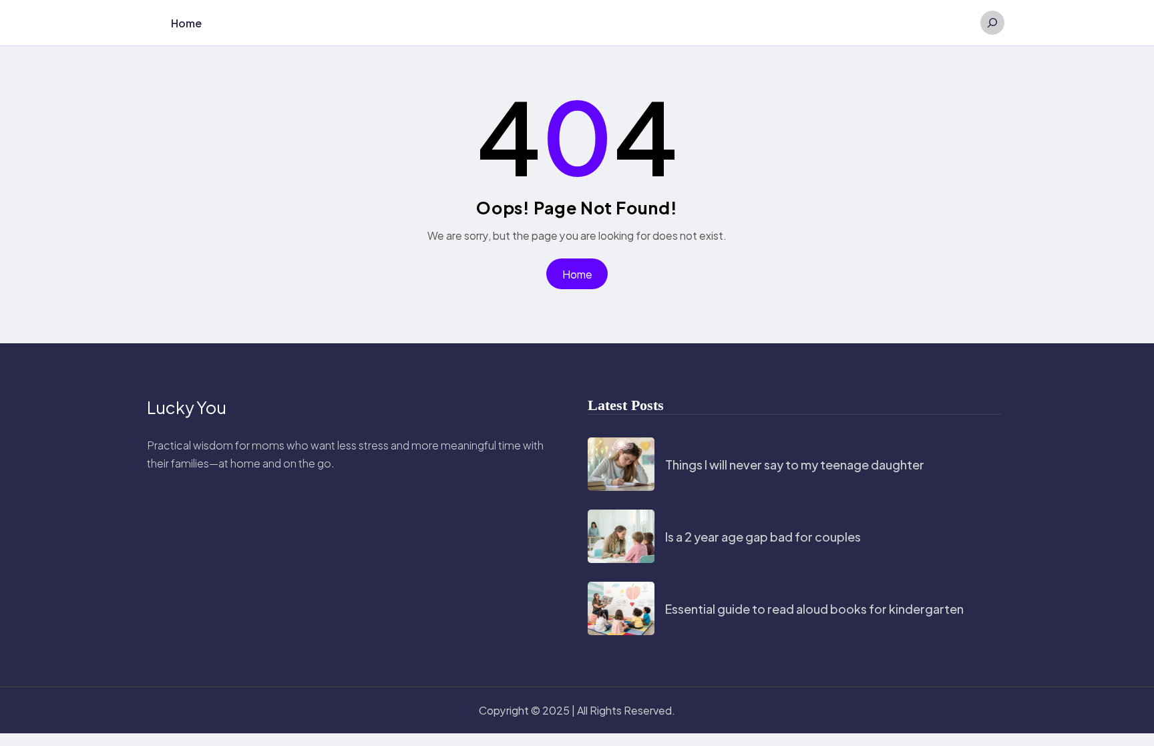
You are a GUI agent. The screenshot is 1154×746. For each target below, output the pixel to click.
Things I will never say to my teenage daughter (794, 464)
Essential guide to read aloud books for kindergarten (814, 608)
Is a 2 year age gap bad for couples (763, 536)
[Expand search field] (992, 23)
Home (577, 274)
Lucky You (186, 407)
